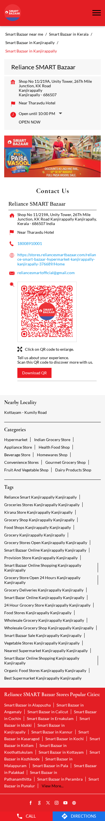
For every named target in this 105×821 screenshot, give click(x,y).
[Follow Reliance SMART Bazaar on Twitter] (48, 803)
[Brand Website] (74, 803)
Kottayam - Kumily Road (25, 412)
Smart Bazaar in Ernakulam (50, 718)
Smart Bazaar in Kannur (52, 732)
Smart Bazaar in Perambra (60, 779)
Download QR (34, 372)
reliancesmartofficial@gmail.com (46, 272)
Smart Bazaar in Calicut (47, 711)
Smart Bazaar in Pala (50, 765)
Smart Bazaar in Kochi (64, 738)
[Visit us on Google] (39, 803)
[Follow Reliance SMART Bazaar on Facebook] (31, 803)
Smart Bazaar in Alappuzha (27, 705)
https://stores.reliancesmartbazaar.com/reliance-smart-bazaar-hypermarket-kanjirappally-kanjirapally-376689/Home (56, 259)
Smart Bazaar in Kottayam (61, 752)
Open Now (29, 122)
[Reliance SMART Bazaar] (12, 13)
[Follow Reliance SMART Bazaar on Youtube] (65, 803)
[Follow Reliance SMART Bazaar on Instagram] (57, 803)
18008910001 (29, 243)
